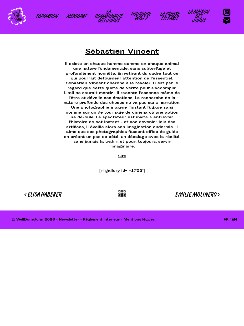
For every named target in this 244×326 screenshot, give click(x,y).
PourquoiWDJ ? (140, 16)
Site (122, 156)
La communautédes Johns (108, 17)
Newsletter (69, 219)
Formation (46, 17)
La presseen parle (169, 16)
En (234, 219)
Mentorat (76, 17)
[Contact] (228, 20)
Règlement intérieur (101, 219)
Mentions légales (139, 219)
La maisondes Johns (198, 17)
